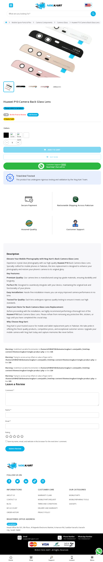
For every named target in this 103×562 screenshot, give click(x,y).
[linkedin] (27, 481)
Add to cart (54, 150)
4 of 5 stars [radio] (18, 436)
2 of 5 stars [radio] (10, 436)
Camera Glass (62, 22)
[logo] (20, 465)
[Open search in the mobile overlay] (51, 14)
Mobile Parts (74, 495)
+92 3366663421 (69, 539)
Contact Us (12, 499)
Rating (7, 432)
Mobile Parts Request (47, 499)
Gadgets (72, 504)
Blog (9, 504)
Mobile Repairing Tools (79, 499)
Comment (9, 390)
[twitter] (18, 481)
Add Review (33, 115)
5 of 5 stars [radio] (22, 436)
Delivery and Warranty (48, 508)
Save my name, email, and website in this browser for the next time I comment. (37, 441)
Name (8, 410)
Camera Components (44, 22)
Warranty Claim (45, 495)
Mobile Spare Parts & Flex (21, 22)
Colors (6, 128)
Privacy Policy (44, 512)
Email (8, 421)
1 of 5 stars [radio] (7, 436)
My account (12, 508)
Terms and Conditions (47, 504)
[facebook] (10, 481)
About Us (11, 495)
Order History (13, 512)
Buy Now (54, 157)
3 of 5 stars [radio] (14, 436)
